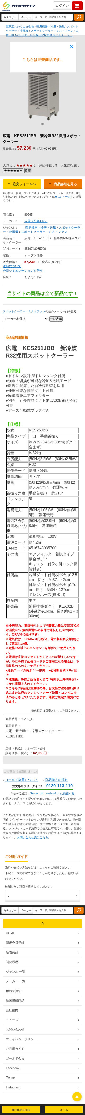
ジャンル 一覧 (42, 971)
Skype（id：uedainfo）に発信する (52, 793)
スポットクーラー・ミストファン (44, 232)
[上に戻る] (77, 1100)
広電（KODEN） (35, 221)
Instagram (42, 1087)
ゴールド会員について (21, 780)
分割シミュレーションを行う (23, 270)
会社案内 (42, 1010)
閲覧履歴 (42, 962)
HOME (42, 933)
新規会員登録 (42, 942)
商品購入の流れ (56, 780)
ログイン (62, 6)
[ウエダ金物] (18, 6)
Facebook (42, 1068)
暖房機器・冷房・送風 (40, 227)
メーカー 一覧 (42, 981)
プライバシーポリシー (42, 1039)
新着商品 (42, 952)
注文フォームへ (24, 184)
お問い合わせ (42, 1029)
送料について (12, 266)
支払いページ (62, 196)
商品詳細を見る (65, 184)
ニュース (42, 1020)
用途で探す (42, 991)
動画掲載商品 (42, 1000)
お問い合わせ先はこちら (32, 837)
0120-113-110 (59, 785)
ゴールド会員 (42, 1058)
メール (64, 1110)
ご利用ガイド (42, 1049)
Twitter (42, 1077)
